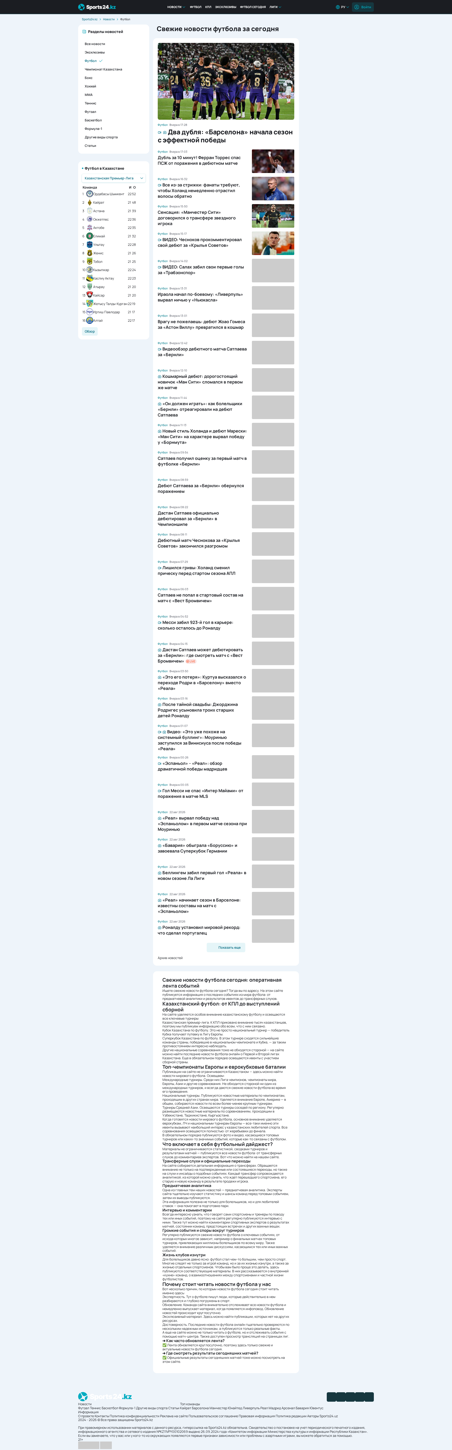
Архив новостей (170, 958)
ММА (89, 94)
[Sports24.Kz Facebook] (331, 1397)
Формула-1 (93, 128)
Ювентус (316, 1408)
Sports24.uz (328, 1416)
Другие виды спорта (101, 137)
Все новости (95, 43)
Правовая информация (257, 1416)
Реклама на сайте (174, 1416)
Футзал (90, 111)
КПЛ (208, 7)
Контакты (102, 1416)
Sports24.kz (89, 19)
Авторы (313, 1416)
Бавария (302, 1408)
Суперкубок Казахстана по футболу (190, 1038)
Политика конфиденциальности (134, 1416)
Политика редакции (291, 1416)
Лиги (274, 7)
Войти (366, 7)
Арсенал (288, 1408)
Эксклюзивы (225, 7)
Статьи (90, 145)
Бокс (89, 77)
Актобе (98, 228)
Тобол (97, 262)
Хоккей (90, 86)
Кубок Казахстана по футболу (185, 1030)
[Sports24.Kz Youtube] (350, 1397)
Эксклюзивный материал (182, 1316)
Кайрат (98, 203)
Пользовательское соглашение (213, 1416)
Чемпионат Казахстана (103, 69)
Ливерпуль (251, 1408)
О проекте (86, 1416)
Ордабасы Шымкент (108, 194)
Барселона (200, 1408)
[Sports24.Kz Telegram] (341, 1397)
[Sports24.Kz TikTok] (359, 1397)
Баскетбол (93, 120)
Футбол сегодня (253, 7)
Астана (99, 211)
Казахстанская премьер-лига (185, 1022)
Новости (174, 7)
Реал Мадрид (270, 1408)
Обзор (90, 331)
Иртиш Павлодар (106, 312)
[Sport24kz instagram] (369, 1397)
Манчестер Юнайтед (226, 1408)
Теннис (90, 103)
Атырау (99, 287)
